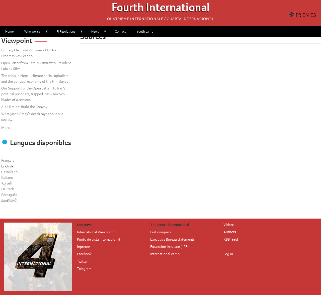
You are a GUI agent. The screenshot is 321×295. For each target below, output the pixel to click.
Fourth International (161, 9)
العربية (6, 183)
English (7, 166)
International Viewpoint (95, 232)
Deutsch (7, 189)
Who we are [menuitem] (29, 33)
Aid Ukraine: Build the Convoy (24, 107)
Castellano (9, 172)
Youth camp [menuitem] (145, 31)
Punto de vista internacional (98, 239)
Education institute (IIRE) (169, 246)
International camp (165, 254)
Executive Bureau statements (172, 239)
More (5, 127)
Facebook (84, 254)
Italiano (7, 177)
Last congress (160, 232)
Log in (228, 254)
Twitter (82, 261)
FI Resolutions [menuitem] (63, 33)
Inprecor (83, 246)
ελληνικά (9, 200)
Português (9, 194)
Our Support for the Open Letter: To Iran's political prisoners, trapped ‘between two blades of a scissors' (33, 94)
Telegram (84, 268)
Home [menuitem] (9, 31)
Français (7, 160)
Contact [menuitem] (120, 31)
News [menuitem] (92, 33)
